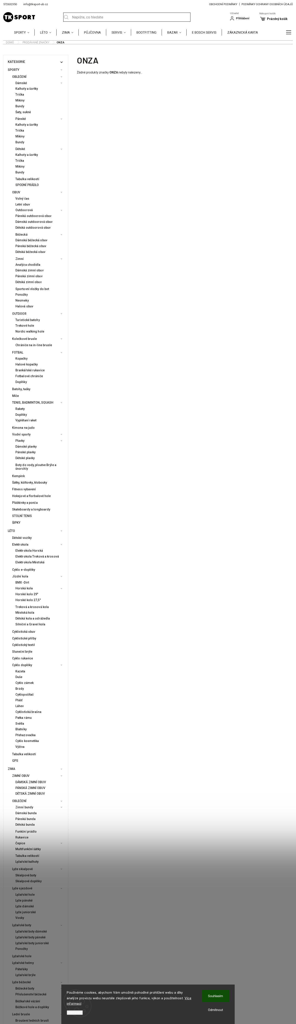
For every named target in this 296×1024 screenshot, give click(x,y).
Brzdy (19, 688)
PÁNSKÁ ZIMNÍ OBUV (30, 788)
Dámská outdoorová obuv (33, 221)
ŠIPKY (16, 522)
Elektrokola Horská (29, 550)
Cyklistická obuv (23, 631)
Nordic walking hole (29, 331)
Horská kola (24, 588)
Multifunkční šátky (28, 849)
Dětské (20, 149)
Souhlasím (215, 996)
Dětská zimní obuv (28, 282)
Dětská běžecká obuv (30, 252)
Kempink (18, 476)
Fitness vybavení (24, 489)
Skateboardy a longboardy (31, 509)
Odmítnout (215, 1010)
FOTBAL (17, 352)
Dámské (21, 83)
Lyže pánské (24, 900)
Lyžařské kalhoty (27, 861)
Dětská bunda (25, 824)
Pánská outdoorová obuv (33, 216)
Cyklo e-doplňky (23, 569)
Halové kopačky (26, 364)
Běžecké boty (24, 988)
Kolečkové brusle (24, 339)
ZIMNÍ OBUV (20, 776)
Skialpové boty (25, 875)
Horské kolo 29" (26, 594)
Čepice (20, 843)
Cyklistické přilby (24, 638)
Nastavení (74, 1012)
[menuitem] (24, 32)
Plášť (19, 700)
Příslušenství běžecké (30, 994)
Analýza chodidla (28, 264)
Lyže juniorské (25, 912)
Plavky (20, 440)
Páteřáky (21, 969)
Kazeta (20, 671)
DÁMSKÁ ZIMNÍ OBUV (30, 782)
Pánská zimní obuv (28, 276)
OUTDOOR (19, 313)
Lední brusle (21, 1014)
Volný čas (22, 198)
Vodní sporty (21, 434)
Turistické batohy (27, 320)
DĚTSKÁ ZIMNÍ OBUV (30, 793)
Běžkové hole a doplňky (32, 1007)
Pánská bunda (25, 819)
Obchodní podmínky (223, 4)
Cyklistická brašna (28, 712)
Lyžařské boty (21, 925)
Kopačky (21, 358)
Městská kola (24, 612)
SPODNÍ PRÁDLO (27, 185)
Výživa (20, 746)
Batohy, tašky (21, 389)
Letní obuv (22, 204)
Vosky (19, 918)
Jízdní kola (20, 576)
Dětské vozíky (22, 538)
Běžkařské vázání (27, 1001)
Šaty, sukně (23, 112)
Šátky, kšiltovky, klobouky (29, 482)
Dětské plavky (25, 458)
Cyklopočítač (24, 694)
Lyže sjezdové (22, 888)
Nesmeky (22, 300)
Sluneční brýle (22, 651)
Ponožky (21, 294)
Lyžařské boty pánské (30, 937)
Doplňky (21, 382)
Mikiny (20, 100)
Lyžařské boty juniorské (32, 943)
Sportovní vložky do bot (32, 289)
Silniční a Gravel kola (30, 624)
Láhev (19, 706)
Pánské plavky (25, 452)
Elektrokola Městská (29, 562)
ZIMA (11, 769)
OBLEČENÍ (19, 76)
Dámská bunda (26, 813)
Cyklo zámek (24, 683)
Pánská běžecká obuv (30, 246)
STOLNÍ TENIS (22, 516)
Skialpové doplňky (28, 881)
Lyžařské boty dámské (31, 931)
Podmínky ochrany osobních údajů (267, 4)
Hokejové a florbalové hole (31, 496)
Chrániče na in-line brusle (33, 345)
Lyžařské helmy (23, 963)
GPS (15, 760)
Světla (19, 723)
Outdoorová (24, 210)
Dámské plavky (26, 446)
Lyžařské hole (25, 894)
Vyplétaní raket (26, 420)
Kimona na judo (23, 427)
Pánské (20, 119)
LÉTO (11, 531)
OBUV (16, 192)
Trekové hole (24, 325)
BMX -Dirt (22, 582)
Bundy (19, 106)
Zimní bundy (24, 807)
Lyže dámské (24, 906)
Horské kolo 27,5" (28, 600)
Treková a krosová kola (32, 607)
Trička (19, 94)
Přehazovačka (25, 735)
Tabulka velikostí (27, 179)
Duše (18, 677)
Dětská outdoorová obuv (32, 227)
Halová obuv (24, 306)
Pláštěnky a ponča (25, 502)
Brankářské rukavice (30, 370)
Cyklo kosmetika (27, 741)
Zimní (19, 259)
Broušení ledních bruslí (32, 1020)
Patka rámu (23, 717)
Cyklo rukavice (22, 658)
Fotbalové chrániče (29, 376)
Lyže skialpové (22, 869)
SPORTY (14, 70)
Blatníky (21, 729)
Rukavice (21, 837)
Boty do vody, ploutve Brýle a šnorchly (35, 466)
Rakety (20, 409)
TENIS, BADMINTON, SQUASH (32, 402)
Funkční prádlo (26, 831)
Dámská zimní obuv (29, 270)
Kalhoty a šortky (26, 88)
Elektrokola (20, 544)
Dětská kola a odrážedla (32, 618)
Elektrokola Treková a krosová (37, 556)
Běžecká (21, 234)
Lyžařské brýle (25, 975)
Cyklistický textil (23, 645)
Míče (15, 396)
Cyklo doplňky (22, 665)
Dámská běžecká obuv (31, 240)
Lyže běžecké (21, 982)
